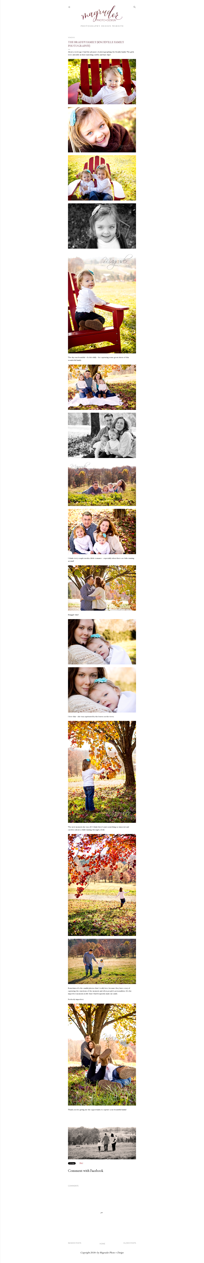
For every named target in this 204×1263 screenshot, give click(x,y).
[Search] (134, 6)
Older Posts (129, 1243)
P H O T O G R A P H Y (90, 26)
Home (102, 1244)
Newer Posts (74, 1243)
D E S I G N (106, 26)
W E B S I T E (117, 26)
